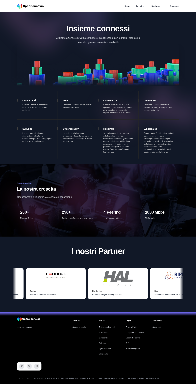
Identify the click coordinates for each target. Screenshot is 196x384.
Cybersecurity (105, 348)
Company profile (79, 327)
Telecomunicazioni (107, 327)
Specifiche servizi (133, 338)
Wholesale (103, 354)
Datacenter (103, 338)
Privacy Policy (131, 327)
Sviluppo (102, 343)
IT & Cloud (103, 332)
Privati (139, 6)
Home (127, 6)
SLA (127, 343)
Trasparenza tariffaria (135, 332)
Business (155, 6)
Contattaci (174, 6)
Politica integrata (133, 348)
